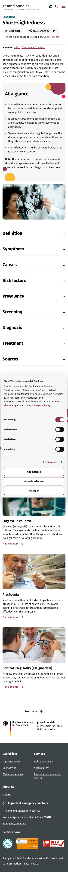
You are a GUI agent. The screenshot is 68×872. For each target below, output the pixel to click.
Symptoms (13, 249)
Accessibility (41, 767)
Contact (7, 794)
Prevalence (13, 296)
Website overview (13, 774)
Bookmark (14, 30)
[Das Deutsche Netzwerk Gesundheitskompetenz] (28, 843)
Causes (10, 264)
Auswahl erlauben (34, 481)
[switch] (59, 429)
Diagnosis (12, 327)
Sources (10, 359)
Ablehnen (34, 490)
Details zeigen (50, 462)
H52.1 (17, 47)
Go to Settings (51, 36)
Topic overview (11, 761)
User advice (9, 767)
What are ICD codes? (33, 47)
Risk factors (14, 280)
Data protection (12, 863)
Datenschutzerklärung (37, 405)
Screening (12, 311)
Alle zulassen (34, 471)
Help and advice (43, 761)
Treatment (13, 343)
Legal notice (31, 863)
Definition (12, 233)
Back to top (32, 711)
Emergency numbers (14, 823)
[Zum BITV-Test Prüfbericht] (53, 843)
